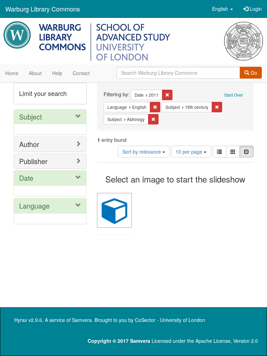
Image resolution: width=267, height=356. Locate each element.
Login (255, 8)
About (35, 73)
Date (26, 178)
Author (29, 144)
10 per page (190, 151)
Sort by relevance (142, 151)
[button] (222, 8)
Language (34, 206)
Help (57, 73)
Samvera (82, 319)
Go (253, 72)
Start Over (233, 95)
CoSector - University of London (170, 319)
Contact (81, 73)
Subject (30, 117)
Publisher (33, 161)
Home (11, 73)
